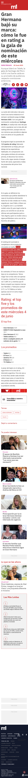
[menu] (3, 2)
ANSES (11, 747)
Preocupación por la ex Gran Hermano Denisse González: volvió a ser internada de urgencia (12, 517)
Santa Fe (3, 750)
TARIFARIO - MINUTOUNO (7, 771)
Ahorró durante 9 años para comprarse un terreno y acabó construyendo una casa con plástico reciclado (13, 619)
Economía (16, 733)
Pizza (2, 762)
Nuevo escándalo (7, 484)
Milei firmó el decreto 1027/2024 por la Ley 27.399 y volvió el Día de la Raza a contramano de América (14, 631)
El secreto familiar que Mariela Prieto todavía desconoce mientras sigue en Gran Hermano (13, 546)
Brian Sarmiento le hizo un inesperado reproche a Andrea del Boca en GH (13, 488)
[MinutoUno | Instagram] (19, 734)
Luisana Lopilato (5, 743)
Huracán (11, 752)
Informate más (13, 178)
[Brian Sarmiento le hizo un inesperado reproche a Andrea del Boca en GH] (14, 474)
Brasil (3, 754)
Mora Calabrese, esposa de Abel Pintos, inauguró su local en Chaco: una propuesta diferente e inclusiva (14, 587)
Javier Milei (9, 762)
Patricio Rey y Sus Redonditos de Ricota (10, 757)
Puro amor (5, 452)
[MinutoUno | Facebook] (26, 734)
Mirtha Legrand (16, 745)
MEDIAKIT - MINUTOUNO (6, 770)
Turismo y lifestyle (6, 738)
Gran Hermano (7, 412)
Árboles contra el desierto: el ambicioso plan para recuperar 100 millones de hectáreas (13, 643)
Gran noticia (6, 541)
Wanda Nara (4, 747)
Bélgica (14, 750)
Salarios (3, 759)
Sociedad (9, 733)
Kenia (17, 752)
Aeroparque (4, 752)
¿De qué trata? (5, 582)
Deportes (3, 736)
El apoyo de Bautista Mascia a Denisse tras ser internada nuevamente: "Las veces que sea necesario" (18, 184)
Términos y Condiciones (7, 764)
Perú (8, 750)
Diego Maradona (5, 745)
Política (3, 733)
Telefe (4, 417)
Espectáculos (6, 65)
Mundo (15, 738)
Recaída (5, 511)
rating (17, 412)
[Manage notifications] (24, 772)
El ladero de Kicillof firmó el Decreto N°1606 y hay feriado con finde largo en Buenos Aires (13, 607)
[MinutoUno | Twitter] (23, 734)
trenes (12, 741)
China (15, 747)
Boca (13, 743)
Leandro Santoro (12, 759)
